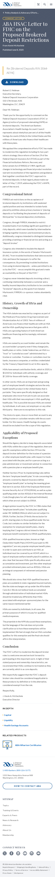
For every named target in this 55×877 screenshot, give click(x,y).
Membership (8, 835)
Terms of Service (21, 870)
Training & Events (11, 810)
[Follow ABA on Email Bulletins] (38, 855)
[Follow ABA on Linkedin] (18, 855)
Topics (6, 805)
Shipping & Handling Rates (26, 867)
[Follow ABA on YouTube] (25, 855)
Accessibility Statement (39, 870)
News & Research (11, 820)
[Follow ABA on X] (5, 855)
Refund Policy (44, 867)
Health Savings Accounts (16, 725)
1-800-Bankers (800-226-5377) (16, 770)
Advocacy (7, 825)
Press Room (7, 873)
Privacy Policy (8, 870)
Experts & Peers (10, 815)
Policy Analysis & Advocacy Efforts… (22, 12)
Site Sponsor (18, 873)
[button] (45, 4)
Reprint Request (9, 867)
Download (16, 82)
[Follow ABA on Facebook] (11, 855)
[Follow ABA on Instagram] (32, 855)
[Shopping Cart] (38, 4)
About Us (7, 830)
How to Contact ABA (27, 786)
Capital (7, 715)
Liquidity (8, 720)
